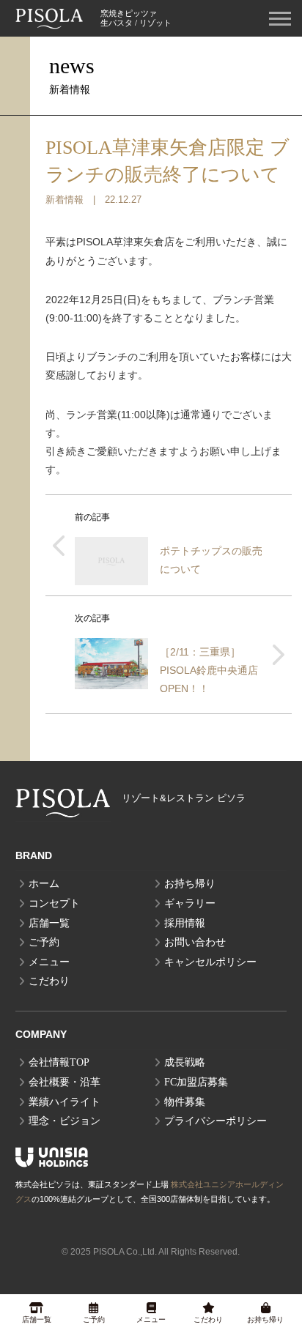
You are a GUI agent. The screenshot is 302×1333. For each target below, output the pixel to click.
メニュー (49, 962)
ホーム (44, 883)
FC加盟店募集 (196, 1082)
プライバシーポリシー (215, 1120)
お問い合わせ (195, 942)
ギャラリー (190, 903)
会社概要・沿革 (64, 1082)
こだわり (49, 981)
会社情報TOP (59, 1062)
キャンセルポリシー (210, 962)
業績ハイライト (64, 1101)
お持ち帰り (190, 883)
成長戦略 (184, 1062)
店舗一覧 (49, 923)
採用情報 (184, 923)
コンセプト (54, 903)
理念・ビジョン (64, 1120)
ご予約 (44, 942)
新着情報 (64, 200)
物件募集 (184, 1101)
